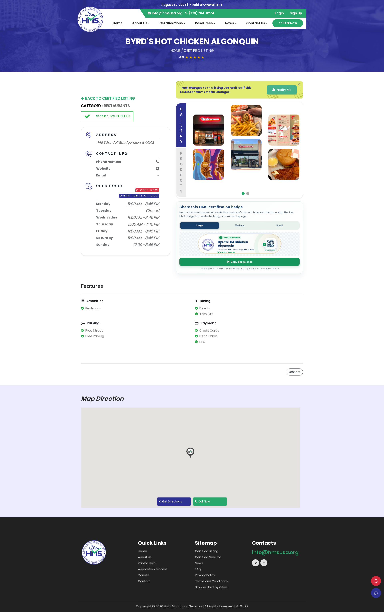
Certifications (171, 23)
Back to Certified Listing (109, 98)
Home (118, 23)
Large (199, 225)
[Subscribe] (376, 581)
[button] (190, 453)
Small (279, 225)
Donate (143, 575)
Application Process (152, 569)
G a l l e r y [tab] (181, 125)
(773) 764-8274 (201, 13)
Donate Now (287, 23)
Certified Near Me (208, 557)
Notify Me (283, 90)
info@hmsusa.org (166, 13)
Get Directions (172, 501)
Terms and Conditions (211, 581)
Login (279, 13)
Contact (144, 581)
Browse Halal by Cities (211, 587)
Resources (204, 23)
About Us (140, 23)
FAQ (198, 569)
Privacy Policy (205, 575)
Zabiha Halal (147, 563)
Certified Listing (199, 50)
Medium (239, 225)
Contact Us (256, 23)
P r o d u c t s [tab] (181, 172)
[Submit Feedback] (376, 593)
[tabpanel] (246, 150)
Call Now (204, 501)
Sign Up (296, 13)
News (230, 23)
